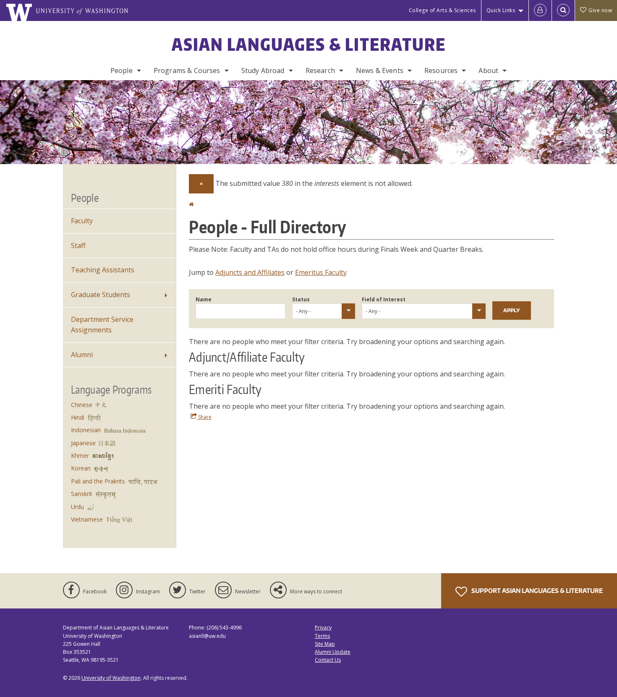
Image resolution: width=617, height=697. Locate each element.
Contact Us (328, 659)
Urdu (77, 507)
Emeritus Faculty (321, 272)
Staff (78, 245)
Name (204, 299)
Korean (81, 468)
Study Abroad (263, 70)
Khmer (80, 455)
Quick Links (500, 10)
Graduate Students (100, 294)
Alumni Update (332, 651)
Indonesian (86, 430)
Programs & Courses (187, 70)
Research (320, 70)
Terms (322, 636)
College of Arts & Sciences (442, 10)
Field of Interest (383, 299)
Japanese (83, 443)
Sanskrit (81, 494)
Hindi (77, 417)
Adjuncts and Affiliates (250, 272)
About (488, 70)
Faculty (82, 220)
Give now (600, 10)
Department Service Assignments (102, 325)
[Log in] (540, 10)
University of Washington (111, 677)
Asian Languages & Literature (309, 44)
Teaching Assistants (102, 269)
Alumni (82, 354)
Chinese (81, 405)
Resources (441, 70)
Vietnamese (87, 519)
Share (204, 416)
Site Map (325, 643)
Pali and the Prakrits (98, 481)
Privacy (323, 627)
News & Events (379, 70)
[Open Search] (563, 10)
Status (301, 299)
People (121, 70)
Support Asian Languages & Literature (536, 590)
